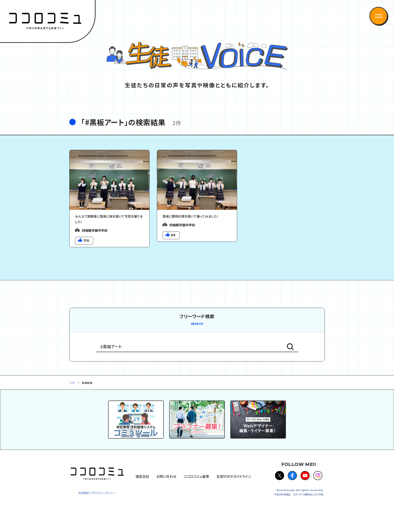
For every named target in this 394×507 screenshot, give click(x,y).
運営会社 (142, 476)
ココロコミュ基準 (196, 476)
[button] (378, 16)
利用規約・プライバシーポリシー (97, 493)
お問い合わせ (166, 476)
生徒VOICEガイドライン (233, 476)
